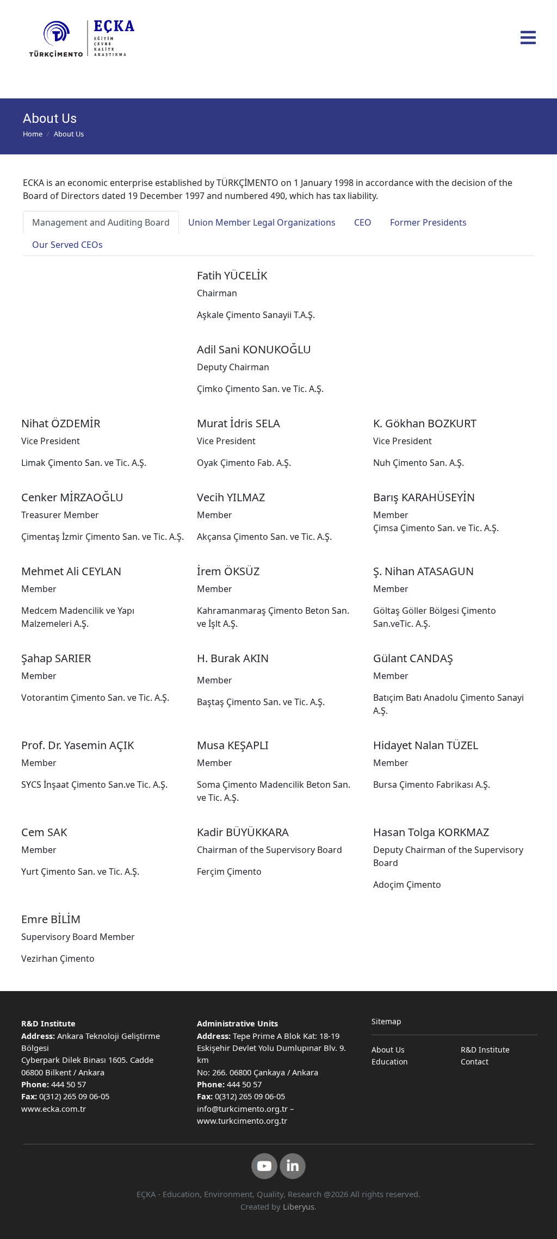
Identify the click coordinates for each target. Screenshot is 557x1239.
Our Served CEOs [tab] (67, 245)
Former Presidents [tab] (428, 222)
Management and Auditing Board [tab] (101, 222)
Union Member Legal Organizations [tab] (262, 222)
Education (390, 1061)
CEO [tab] (363, 222)
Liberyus (298, 1206)
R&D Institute (485, 1049)
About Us (388, 1049)
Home (32, 134)
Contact (474, 1061)
